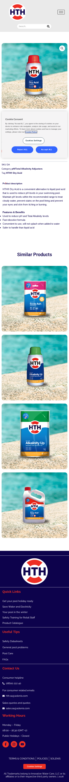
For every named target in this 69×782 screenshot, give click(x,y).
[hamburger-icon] (61, 12)
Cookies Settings (34, 766)
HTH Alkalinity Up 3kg (34, 363)
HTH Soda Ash (34, 294)
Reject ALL (22, 149)
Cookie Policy (31, 132)
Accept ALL (46, 149)
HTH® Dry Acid (14, 173)
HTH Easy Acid (34, 500)
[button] (62, 48)
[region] (34, 134)
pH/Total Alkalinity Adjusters (27, 169)
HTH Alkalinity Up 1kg (34, 432)
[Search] (48, 26)
